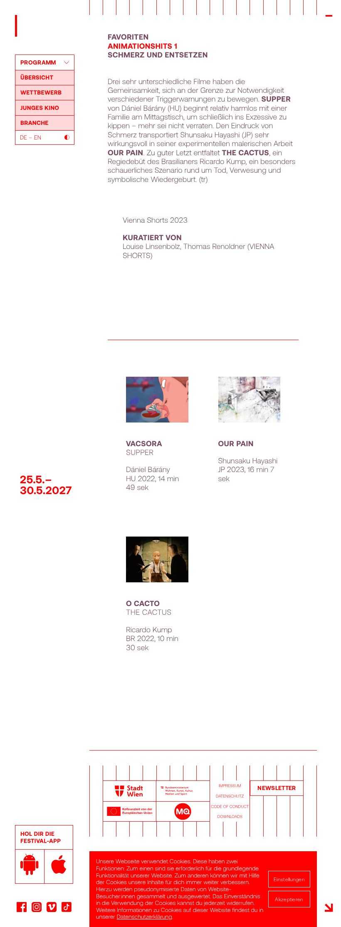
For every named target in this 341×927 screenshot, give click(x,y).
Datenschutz (230, 795)
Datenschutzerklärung (144, 916)
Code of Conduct (230, 806)
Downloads (229, 816)
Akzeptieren (289, 899)
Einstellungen (289, 879)
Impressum (230, 785)
